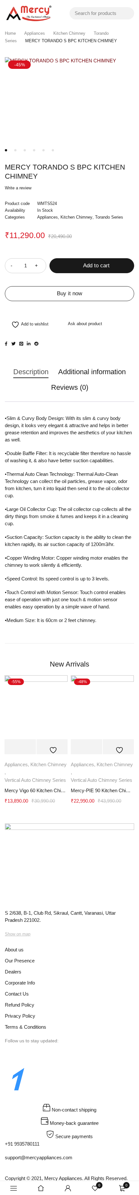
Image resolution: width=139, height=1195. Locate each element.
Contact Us (17, 994)
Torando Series (109, 217)
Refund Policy (19, 1005)
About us (14, 949)
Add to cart (96, 265)
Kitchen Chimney (69, 33)
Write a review (18, 187)
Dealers (14, 971)
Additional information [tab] (92, 372)
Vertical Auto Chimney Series (35, 780)
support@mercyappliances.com (38, 1157)
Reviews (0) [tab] (69, 387)
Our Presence (20, 960)
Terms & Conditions (25, 1027)
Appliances (34, 33)
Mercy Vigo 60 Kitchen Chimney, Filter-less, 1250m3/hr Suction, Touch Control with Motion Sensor (36, 790)
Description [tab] (30, 372)
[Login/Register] (67, 1188)
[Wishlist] (26, 325)
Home (10, 33)
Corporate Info (20, 982)
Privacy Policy (20, 1016)
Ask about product (85, 323)
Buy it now (69, 293)
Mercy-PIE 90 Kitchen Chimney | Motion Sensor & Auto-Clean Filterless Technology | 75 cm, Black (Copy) (102, 790)
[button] (20, 747)
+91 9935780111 (22, 1144)
